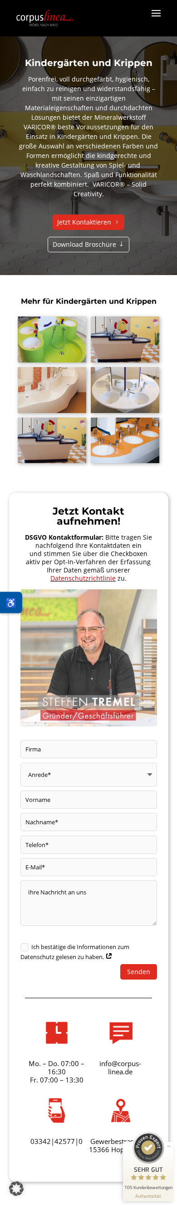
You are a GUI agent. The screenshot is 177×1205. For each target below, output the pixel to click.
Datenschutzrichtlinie (83, 578)
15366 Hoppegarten (120, 1149)
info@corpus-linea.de (120, 1067)
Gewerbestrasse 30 (120, 1141)
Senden (138, 971)
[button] (16, 1188)
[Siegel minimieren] (168, 1146)
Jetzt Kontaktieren (84, 222)
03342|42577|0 (56, 1141)
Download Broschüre (84, 244)
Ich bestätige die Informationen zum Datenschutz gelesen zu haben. (74, 952)
